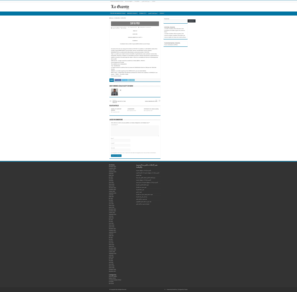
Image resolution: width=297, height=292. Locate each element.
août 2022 (111, 216)
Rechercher (166, 18)
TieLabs (186, 289)
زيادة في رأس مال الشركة (141, 196)
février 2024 (111, 184)
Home (111, 18)
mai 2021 (111, 239)
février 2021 (111, 244)
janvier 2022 (111, 226)
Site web (113, 148)
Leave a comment (115, 28)
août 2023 (111, 194)
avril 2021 (111, 241)
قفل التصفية (138, 175)
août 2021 (111, 234)
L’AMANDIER (130, 109)
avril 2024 (111, 180)
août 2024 (111, 173)
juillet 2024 (111, 175)
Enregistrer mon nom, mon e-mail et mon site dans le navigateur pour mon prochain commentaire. (134, 152)
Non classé (111, 283)
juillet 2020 (111, 257)
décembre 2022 (112, 209)
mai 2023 (111, 200)
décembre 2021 (112, 228)
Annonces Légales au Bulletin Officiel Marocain (174, 35)
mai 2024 (111, 178)
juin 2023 (111, 198)
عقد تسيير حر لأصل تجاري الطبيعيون (143, 201)
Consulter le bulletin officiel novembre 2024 (174, 33)
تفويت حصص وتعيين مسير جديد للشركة (144, 194)
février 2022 (111, 225)
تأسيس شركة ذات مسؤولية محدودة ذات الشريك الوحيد (147, 172)
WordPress (174, 289)
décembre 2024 (112, 166)
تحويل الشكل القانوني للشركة (142, 184)
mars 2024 (111, 182)
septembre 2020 (112, 253)
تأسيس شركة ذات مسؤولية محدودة (143, 170)
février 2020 (111, 266)
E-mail (112, 143)
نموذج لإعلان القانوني (145, 1)
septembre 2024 (112, 171)
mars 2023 (111, 203)
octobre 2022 (112, 212)
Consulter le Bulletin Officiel (115, 279)
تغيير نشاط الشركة (140, 189)
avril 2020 (111, 262)
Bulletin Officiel (112, 278)
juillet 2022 (111, 218)
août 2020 (111, 255)
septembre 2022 (112, 214)
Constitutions (148, 27)
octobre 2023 (112, 191)
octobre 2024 (112, 170)
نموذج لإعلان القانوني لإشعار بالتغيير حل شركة (145, 177)
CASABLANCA (117, 18)
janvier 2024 (111, 186)
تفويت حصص (139, 192)
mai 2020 (111, 260)
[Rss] (165, 289)
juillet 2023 (111, 196)
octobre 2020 (112, 251)
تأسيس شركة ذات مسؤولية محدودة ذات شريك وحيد (147, 182)
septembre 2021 (112, 232)
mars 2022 (111, 223)
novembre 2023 (112, 189)
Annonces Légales (113, 276)
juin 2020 (111, 258)
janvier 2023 (111, 207)
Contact (153, 1)
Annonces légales (128, 1)
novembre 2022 (112, 210)
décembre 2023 (112, 187)
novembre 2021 (112, 230)
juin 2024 (111, 177)
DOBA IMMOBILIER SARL (151, 101)
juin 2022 (111, 219)
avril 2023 (111, 202)
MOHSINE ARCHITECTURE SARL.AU (119, 101)
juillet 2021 (111, 235)
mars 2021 (111, 242)
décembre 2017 (112, 271)
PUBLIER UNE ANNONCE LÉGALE (116, 1)
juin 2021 (111, 237)
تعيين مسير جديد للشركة (141, 187)
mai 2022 (111, 221)
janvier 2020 (111, 267)
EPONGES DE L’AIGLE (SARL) (151, 109)
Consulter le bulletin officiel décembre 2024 (174, 28)
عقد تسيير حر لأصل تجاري (141, 199)
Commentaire (114, 124)
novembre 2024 (112, 168)
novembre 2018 (112, 269)
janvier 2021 (111, 246)
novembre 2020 (112, 250)
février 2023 (111, 205)
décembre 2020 (112, 248)
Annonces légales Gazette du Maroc (119, 27)
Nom (112, 138)
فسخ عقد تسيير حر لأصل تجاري (142, 204)
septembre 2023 (112, 193)
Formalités (137, 1)
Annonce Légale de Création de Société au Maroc (175, 37)
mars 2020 (111, 264)
